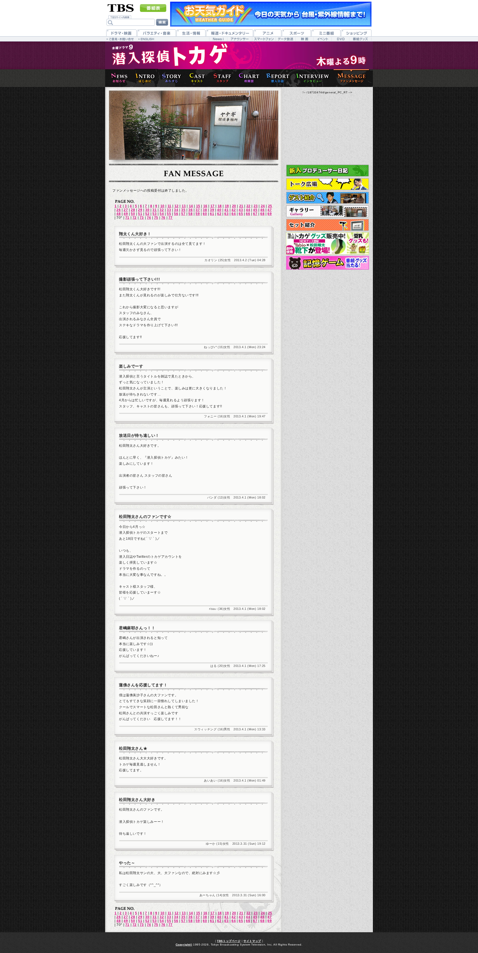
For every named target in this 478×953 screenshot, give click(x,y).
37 (198, 210)
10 (162, 206)
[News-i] (218, 39)
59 (198, 214)
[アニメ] (267, 32)
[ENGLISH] (147, 39)
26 (118, 210)
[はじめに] (144, 78)
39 (212, 210)
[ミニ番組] (326, 32)
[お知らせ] (118, 78)
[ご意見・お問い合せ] (120, 39)
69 (269, 214)
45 (255, 210)
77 (170, 218)
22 (248, 206)
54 (162, 214)
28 (133, 210)
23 (256, 206)
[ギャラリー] (327, 211)
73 (142, 218)
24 (263, 206)
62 (219, 214)
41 (226, 210)
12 (177, 206)
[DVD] (340, 39)
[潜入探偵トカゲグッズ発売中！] (327, 243)
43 (241, 210)
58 (190, 214)
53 (154, 214)
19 (227, 206)
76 (163, 218)
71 (127, 218)
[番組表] (153, 8)
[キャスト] (196, 78)
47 (269, 210)
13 (184, 206)
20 (234, 206)
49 (126, 214)
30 (147, 210)
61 (212, 214)
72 (135, 218)
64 (234, 214)
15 (198, 206)
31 (154, 210)
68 (262, 214)
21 (241, 206)
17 (213, 206)
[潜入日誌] (276, 78)
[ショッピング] (356, 32)
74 (149, 218)
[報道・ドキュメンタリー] (229, 32)
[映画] (304, 39)
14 (191, 206)
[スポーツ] (296, 32)
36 (190, 210)
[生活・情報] (191, 32)
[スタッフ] (221, 78)
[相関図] (248, 78)
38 (205, 210)
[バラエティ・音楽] (156, 32)
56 (176, 214)
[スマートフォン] (264, 39)
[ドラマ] (121, 32)
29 (140, 210)
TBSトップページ (228, 940)
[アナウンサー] (239, 39)
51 (140, 214)
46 (262, 210)
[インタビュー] (311, 78)
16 (205, 206)
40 (219, 210)
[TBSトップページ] (120, 7)
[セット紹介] (327, 225)
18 (220, 206)
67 (255, 214)
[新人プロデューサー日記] (327, 171)
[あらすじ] (170, 78)
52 (147, 214)
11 (170, 206)
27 (126, 210)
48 (118, 214)
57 (183, 214)
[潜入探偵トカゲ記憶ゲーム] (327, 263)
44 (248, 210)
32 (162, 210)
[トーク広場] (327, 184)
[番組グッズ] (360, 39)
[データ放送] (285, 39)
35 (183, 210)
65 (241, 214)
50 (133, 214)
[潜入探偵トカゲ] (239, 55)
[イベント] (322, 39)
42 (234, 210)
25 (270, 206)
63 (226, 214)
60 (205, 214)
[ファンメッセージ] (352, 78)
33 (169, 210)
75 (156, 218)
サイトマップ (252, 940)
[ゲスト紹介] (327, 198)
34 (176, 210)
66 (248, 214)
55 (169, 214)
